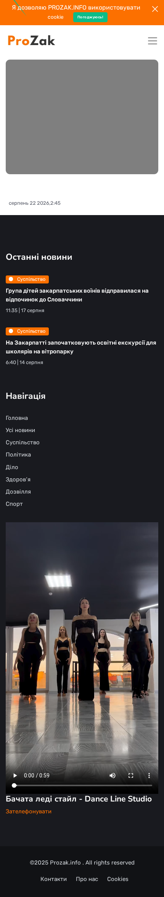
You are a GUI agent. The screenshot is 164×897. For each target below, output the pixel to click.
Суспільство (30, 279)
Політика (18, 454)
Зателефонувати (28, 811)
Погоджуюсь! (90, 17)
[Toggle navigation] (152, 41)
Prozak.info (66, 862)
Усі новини (20, 430)
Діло (12, 467)
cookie (56, 17)
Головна (17, 417)
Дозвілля (18, 491)
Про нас (87, 879)
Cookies (118, 879)
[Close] (155, 9)
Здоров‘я (18, 479)
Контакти (53, 879)
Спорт (14, 503)
